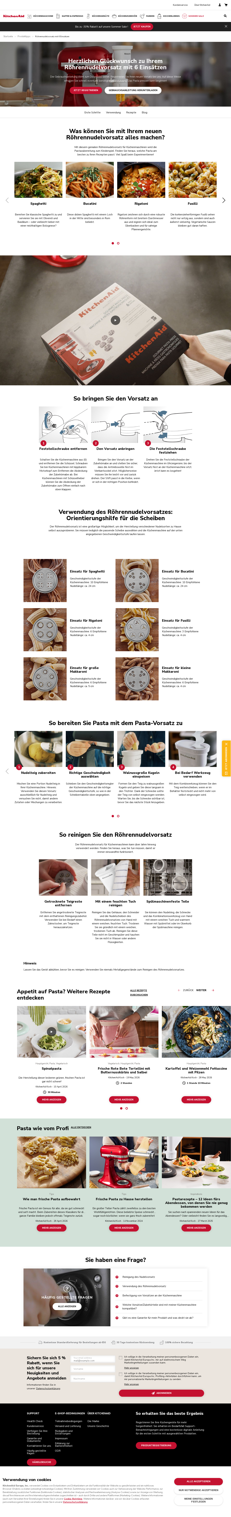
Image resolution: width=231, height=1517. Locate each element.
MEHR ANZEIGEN (51, 1099)
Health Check (35, 1421)
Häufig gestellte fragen (36, 1452)
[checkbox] (120, 1357)
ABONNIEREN (163, 1393)
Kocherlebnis (171, 16)
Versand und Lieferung (68, 1426)
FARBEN (150, 16)
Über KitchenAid (202, 5)
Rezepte (131, 112)
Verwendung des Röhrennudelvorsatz (144, 1286)
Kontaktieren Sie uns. (39, 1446)
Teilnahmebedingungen (68, 1421)
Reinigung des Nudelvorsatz (138, 1277)
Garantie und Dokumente (34, 1440)
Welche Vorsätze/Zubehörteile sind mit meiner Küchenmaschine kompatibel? (159, 1306)
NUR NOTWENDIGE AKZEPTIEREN (198, 1490)
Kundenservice (180, 5)
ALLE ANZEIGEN (67, 1306)
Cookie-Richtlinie (73, 1498)
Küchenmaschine (43, 16)
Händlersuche (41, 1462)
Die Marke (93, 1421)
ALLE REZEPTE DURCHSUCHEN (139, 993)
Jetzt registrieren (86, 90)
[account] (220, 5)
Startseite (8, 36)
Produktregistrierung (156, 1445)
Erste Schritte (92, 112)
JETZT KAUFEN (142, 26)
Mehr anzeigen (131, 1368)
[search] (225, 16)
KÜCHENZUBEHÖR (127, 16)
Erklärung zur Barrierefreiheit (64, 1445)
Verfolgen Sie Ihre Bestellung (37, 1432)
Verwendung (113, 112)
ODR (58, 1450)
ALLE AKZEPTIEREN (198, 1481)
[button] (7, 200)
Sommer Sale (196, 16)
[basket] (226, 5)
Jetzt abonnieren (226, 758)
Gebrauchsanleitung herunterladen (133, 90)
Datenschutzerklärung (48, 1388)
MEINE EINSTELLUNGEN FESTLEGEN (198, 1500)
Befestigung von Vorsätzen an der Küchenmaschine (152, 1295)
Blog (144, 112)
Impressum (61, 1438)
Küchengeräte (100, 16)
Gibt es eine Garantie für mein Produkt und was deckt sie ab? (157, 1318)
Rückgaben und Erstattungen (64, 1432)
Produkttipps (24, 36)
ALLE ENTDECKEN (81, 1127)
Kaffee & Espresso (72, 16)
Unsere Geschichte (98, 1426)
